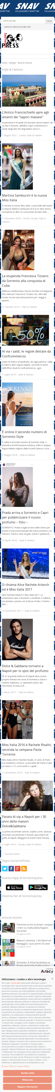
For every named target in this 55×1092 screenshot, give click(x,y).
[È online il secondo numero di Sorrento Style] (17, 425)
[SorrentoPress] (27, 40)
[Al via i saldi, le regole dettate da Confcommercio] (25, 344)
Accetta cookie (27, 1073)
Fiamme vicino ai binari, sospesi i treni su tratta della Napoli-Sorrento (35, 927)
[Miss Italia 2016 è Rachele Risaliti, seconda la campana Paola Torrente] (17, 738)
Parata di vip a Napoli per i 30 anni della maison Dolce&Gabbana (24, 821)
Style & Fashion (34, 135)
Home (4, 63)
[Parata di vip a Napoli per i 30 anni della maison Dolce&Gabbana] (27, 810)
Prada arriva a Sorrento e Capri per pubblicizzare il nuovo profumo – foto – (25, 517)
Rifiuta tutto (27, 1080)
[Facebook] (11, 868)
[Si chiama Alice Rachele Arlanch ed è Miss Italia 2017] (25, 578)
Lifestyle (12, 63)
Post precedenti (11, 854)
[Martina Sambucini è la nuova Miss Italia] (17, 188)
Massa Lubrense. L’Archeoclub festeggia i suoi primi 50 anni (34, 942)
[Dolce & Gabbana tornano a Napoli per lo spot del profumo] (17, 659)
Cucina (22, 135)
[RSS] (24, 868)
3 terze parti (16, 983)
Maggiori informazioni (27, 1087)
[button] (52, 979)
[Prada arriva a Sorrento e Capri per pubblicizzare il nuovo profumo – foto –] (17, 506)
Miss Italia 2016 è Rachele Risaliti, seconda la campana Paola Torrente (27, 749)
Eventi (26, 218)
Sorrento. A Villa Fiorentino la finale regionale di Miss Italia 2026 (33, 965)
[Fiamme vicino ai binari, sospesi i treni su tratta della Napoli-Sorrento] (8, 931)
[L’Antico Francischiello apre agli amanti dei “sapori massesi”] (24, 105)
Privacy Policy (8, 1066)
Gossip (34, 218)
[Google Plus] (17, 868)
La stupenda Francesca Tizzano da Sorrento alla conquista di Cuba (25, 281)
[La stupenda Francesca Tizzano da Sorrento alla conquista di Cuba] (18, 269)
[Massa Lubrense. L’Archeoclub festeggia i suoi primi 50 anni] (8, 956)
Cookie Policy (23, 1066)
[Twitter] (4, 868)
